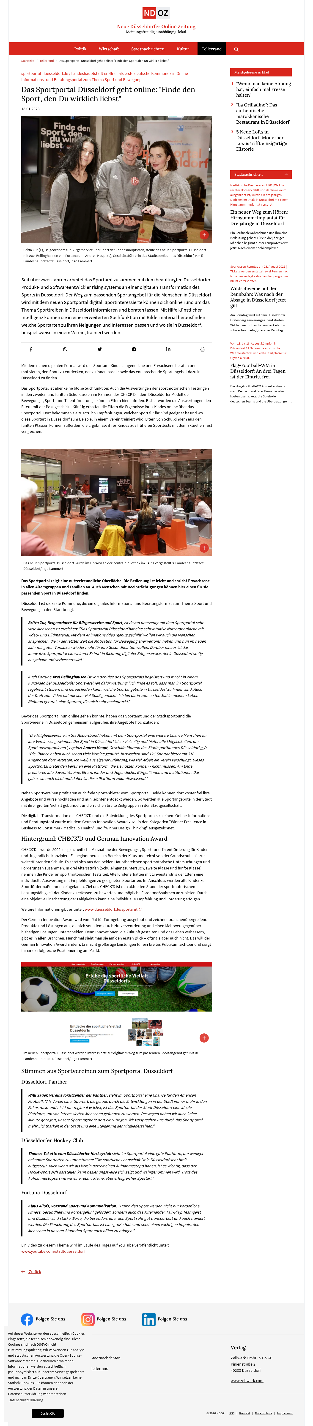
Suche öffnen (236, 48)
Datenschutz (263, 1413)
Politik (80, 49)
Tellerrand (212, 49)
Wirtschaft (109, 49)
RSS (231, 1413)
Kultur (183, 49)
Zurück (34, 1271)
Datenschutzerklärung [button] (26, 1400)
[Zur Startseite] (156, 17)
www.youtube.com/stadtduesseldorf (53, 1251)
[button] (31, 349)
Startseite (27, 61)
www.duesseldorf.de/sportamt (110, 909)
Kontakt (244, 1413)
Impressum (285, 1413)
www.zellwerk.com (247, 1380)
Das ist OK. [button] (48, 1413)
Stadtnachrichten (148, 49)
